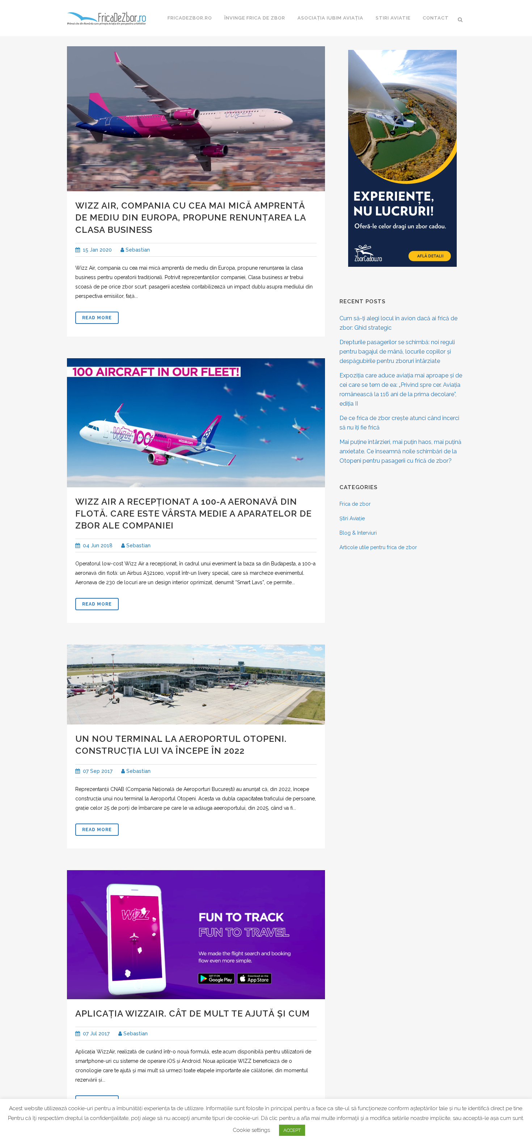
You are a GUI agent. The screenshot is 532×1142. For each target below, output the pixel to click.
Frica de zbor (355, 504)
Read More (97, 317)
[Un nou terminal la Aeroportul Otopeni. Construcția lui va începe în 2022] (196, 684)
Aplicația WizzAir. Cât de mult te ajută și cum (192, 1013)
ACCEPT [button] (292, 1130)
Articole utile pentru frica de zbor (378, 547)
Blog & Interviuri (358, 533)
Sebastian (137, 250)
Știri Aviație (352, 518)
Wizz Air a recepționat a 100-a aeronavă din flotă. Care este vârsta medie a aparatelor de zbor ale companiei (193, 513)
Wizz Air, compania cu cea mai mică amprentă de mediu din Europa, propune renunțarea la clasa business (190, 217)
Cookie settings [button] (251, 1130)
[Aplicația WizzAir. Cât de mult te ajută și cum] (196, 934)
